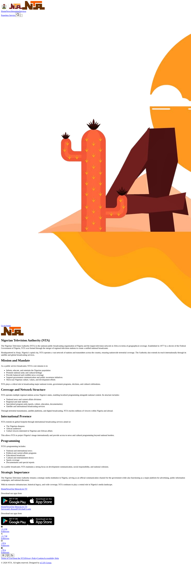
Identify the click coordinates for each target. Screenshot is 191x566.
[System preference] (7, 555)
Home (3, 11)
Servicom (5, 509)
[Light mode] (3, 555)
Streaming (15, 11)
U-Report (13, 509)
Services (22, 11)
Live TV (23, 489)
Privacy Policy (31, 558)
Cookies (40, 558)
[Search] (18, 15)
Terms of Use (6, 558)
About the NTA (18, 558)
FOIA (19, 509)
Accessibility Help (51, 558)
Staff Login (26, 509)
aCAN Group (45, 563)
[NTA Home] (23, 9)
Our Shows (15, 489)
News (8, 11)
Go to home (6, 326)
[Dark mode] (12, 555)
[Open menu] (22, 15)
